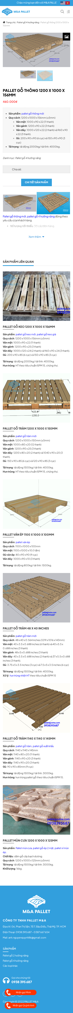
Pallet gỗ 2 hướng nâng (15, 955)
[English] (62, 2)
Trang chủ (10, 22)
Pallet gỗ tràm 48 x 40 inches (26, 628)
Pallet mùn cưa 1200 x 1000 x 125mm (30, 840)
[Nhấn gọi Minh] (8, 992)
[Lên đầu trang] (64, 1003)
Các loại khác (10, 965)
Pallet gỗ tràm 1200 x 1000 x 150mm (30, 428)
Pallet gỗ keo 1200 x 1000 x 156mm (29, 326)
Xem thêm (35, 236)
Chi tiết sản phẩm (36, 182)
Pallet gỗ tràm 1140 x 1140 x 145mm (29, 738)
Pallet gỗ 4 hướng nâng (28, 22)
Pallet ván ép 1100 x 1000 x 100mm (28, 534)
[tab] (36, 182)
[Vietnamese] (67, 2)
